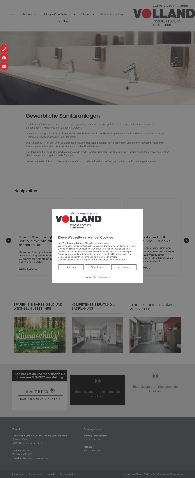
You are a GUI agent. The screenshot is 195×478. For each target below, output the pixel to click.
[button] (4, 49)
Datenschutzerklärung (68, 259)
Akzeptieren (124, 267)
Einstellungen (97, 267)
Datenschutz (90, 277)
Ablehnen (71, 267)
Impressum (104, 277)
